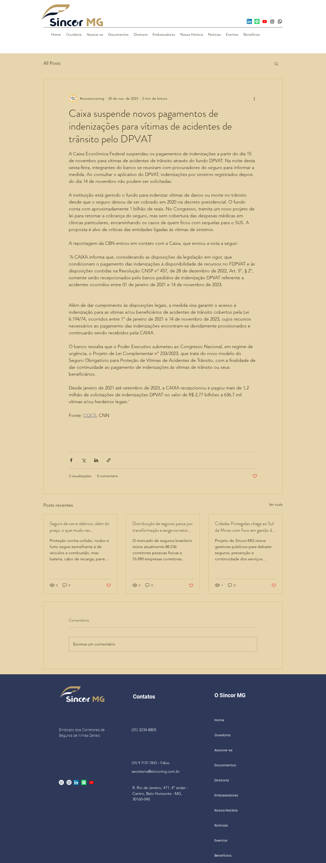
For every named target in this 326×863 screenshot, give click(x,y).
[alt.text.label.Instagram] (69, 782)
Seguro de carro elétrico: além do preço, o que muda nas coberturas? (79, 527)
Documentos (225, 765)
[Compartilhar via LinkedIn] (96, 460)
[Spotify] (257, 21)
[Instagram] (272, 21)
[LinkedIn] (249, 21)
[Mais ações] (254, 98)
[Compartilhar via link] (108, 460)
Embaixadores (226, 795)
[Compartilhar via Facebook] (71, 460)
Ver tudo (276, 504)
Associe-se (223, 750)
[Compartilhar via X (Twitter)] (83, 460)
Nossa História (226, 810)
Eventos (220, 840)
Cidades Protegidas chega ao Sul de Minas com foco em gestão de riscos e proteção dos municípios (244, 527)
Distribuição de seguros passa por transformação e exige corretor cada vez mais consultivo (162, 527)
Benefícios (223, 855)
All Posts (52, 63)
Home (219, 720)
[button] (276, 63)
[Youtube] (264, 21)
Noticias (221, 825)
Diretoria (221, 780)
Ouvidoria (222, 735)
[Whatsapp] (279, 21)
